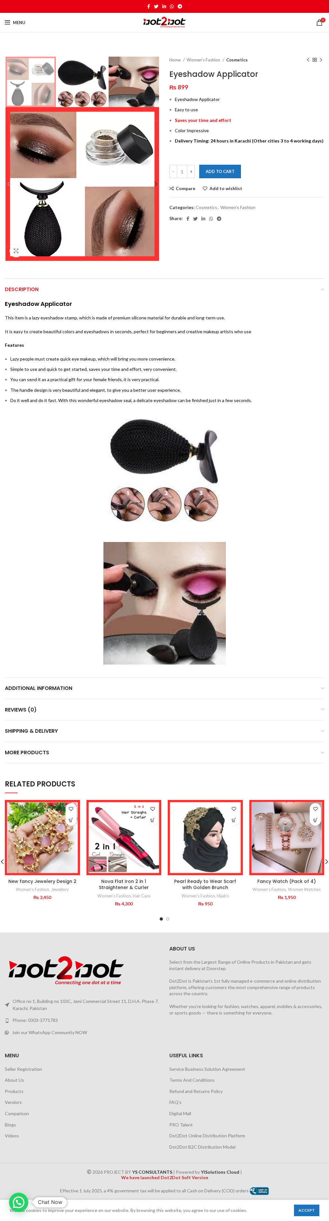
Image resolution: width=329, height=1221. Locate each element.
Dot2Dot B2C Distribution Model (202, 1147)
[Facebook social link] (148, 6)
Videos (12, 1135)
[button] (71, 820)
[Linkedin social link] (164, 6)
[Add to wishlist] (71, 808)
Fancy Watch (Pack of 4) (286, 881)
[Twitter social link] (156, 6)
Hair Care (141, 895)
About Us (14, 1080)
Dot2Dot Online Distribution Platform (207, 1135)
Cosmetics (237, 59)
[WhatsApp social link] (172, 6)
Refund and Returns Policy (196, 1091)
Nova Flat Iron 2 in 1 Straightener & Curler (124, 884)
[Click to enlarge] (16, 250)
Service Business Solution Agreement (207, 1069)
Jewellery (60, 889)
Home (175, 59)
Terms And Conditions (192, 1080)
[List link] (82, 1020)
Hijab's (223, 895)
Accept (306, 1210)
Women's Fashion (204, 59)
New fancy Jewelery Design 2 (42, 881)
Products (14, 1091)
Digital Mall (180, 1113)
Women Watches (304, 889)
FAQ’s (175, 1102)
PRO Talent (181, 1124)
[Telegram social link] (180, 6)
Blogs (10, 1124)
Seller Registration (23, 1069)
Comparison (17, 1113)
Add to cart (220, 171)
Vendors (13, 1102)
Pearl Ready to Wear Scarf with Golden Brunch (205, 884)
